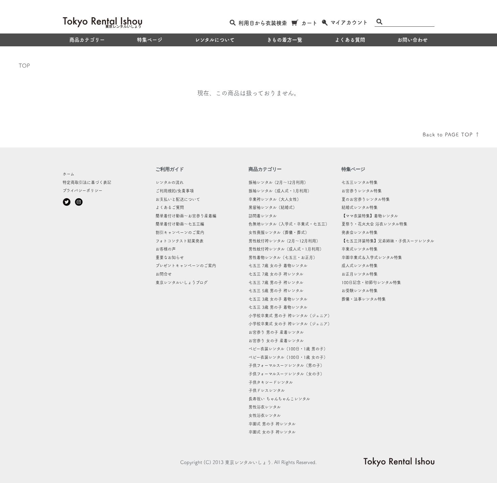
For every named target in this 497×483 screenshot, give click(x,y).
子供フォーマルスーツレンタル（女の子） (286, 374)
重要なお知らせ (170, 257)
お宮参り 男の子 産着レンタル (276, 332)
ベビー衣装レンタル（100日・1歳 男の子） (288, 349)
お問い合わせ (412, 39)
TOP (24, 65)
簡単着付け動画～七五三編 (180, 224)
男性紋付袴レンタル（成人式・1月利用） (286, 249)
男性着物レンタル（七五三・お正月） (283, 257)
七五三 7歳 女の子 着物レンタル (278, 265)
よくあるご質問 (170, 207)
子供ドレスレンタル (267, 390)
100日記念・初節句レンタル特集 (371, 282)
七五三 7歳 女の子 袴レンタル (276, 274)
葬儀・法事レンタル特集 (363, 299)
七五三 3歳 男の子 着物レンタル (278, 307)
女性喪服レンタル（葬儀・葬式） (279, 232)
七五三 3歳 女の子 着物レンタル (278, 299)
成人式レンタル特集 (359, 265)
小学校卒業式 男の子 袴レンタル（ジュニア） (290, 316)
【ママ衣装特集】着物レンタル (369, 216)
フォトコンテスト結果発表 (180, 241)
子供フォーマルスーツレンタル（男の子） (286, 365)
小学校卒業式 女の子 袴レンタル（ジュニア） (290, 324)
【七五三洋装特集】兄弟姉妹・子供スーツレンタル (387, 241)
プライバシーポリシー (82, 190)
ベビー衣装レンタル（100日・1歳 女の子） (288, 357)
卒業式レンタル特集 (359, 249)
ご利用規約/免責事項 (175, 191)
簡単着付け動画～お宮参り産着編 (186, 216)
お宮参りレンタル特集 (361, 191)
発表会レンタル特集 (359, 232)
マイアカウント (349, 22)
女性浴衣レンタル (265, 415)
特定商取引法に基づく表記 (87, 182)
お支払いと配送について (178, 199)
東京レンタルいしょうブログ (182, 282)
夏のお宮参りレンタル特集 (365, 199)
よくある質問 (350, 39)
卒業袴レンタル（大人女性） (275, 199)
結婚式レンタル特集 (359, 207)
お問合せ (164, 274)
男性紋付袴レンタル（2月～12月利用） (284, 241)
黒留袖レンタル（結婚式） (273, 207)
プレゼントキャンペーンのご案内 (186, 265)
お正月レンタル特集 (359, 274)
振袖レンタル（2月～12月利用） (278, 182)
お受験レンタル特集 (359, 291)
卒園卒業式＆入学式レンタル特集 (371, 257)
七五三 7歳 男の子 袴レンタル (276, 282)
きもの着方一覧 (284, 39)
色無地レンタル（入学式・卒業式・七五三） (289, 224)
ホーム (68, 174)
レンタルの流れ (170, 182)
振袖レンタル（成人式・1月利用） (280, 191)
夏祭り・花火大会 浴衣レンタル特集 (374, 224)
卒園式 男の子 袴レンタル (272, 424)
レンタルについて (215, 39)
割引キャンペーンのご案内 (180, 232)
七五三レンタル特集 (359, 182)
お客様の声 (166, 249)
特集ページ (149, 39)
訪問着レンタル (263, 216)
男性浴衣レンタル (265, 407)
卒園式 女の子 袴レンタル (272, 432)
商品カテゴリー (87, 39)
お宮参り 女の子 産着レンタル (276, 341)
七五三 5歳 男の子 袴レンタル (276, 291)
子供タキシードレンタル (271, 382)
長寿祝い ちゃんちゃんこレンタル (279, 399)
